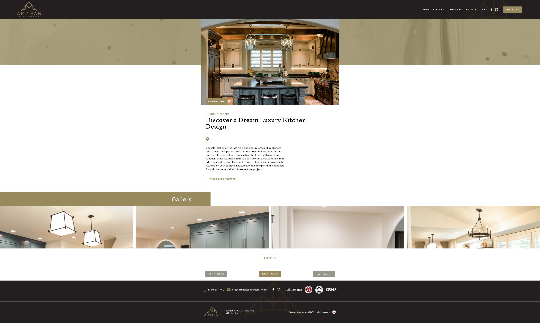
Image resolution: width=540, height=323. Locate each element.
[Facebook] (491, 10)
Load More (270, 257)
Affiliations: (293, 289)
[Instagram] (496, 10)
